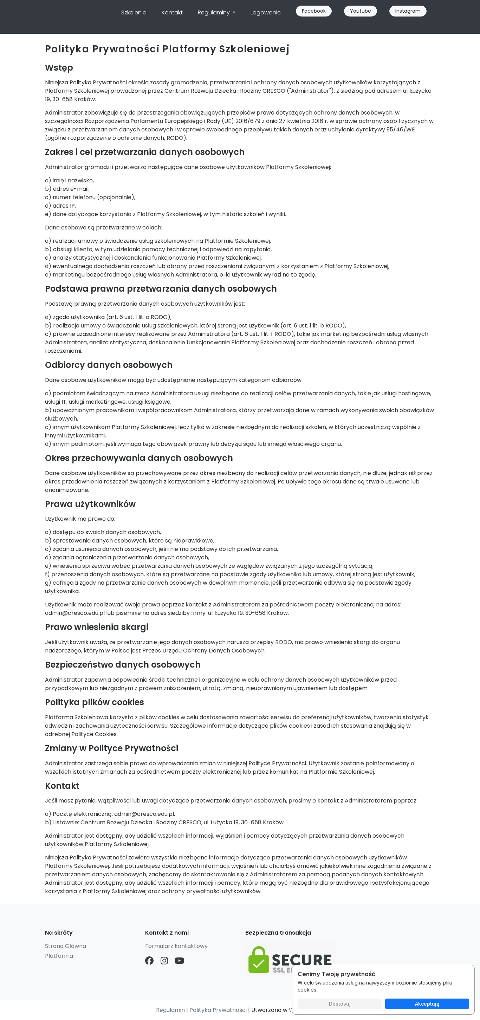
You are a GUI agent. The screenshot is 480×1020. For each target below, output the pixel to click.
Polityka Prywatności (218, 1010)
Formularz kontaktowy (176, 946)
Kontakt (172, 12)
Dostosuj (340, 1004)
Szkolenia (134, 12)
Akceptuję (427, 1004)
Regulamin (170, 1010)
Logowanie (266, 12)
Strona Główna (65, 946)
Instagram (408, 10)
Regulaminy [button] (214, 12)
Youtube (360, 10)
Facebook (314, 10)
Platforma (59, 956)
